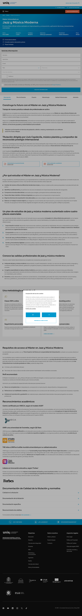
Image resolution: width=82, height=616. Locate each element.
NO (33, 314)
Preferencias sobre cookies (41, 320)
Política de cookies (31, 308)
